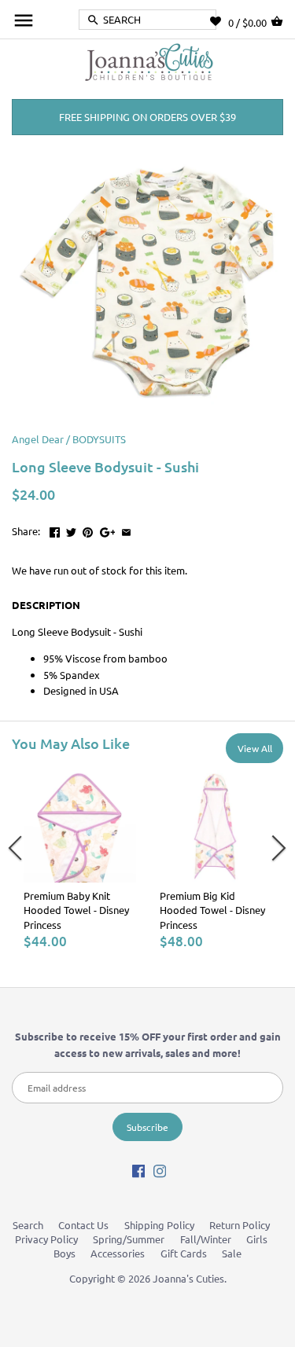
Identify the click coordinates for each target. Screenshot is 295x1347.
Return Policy (239, 1224)
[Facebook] (138, 1170)
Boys (64, 1253)
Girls (256, 1239)
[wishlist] (219, 21)
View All (255, 748)
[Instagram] (159, 1170)
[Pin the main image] (88, 529)
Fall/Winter (205, 1239)
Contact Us (83, 1224)
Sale (232, 1253)
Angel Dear (38, 439)
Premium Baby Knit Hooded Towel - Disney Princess (76, 909)
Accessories (117, 1253)
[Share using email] (126, 529)
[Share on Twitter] (71, 529)
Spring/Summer (128, 1239)
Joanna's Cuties (188, 1278)
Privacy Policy (46, 1239)
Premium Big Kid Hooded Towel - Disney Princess (212, 909)
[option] (80, 859)
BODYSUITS (99, 439)
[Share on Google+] (108, 529)
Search (28, 1224)
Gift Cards (183, 1253)
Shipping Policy (159, 1224)
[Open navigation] (23, 20)
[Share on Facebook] (55, 529)
